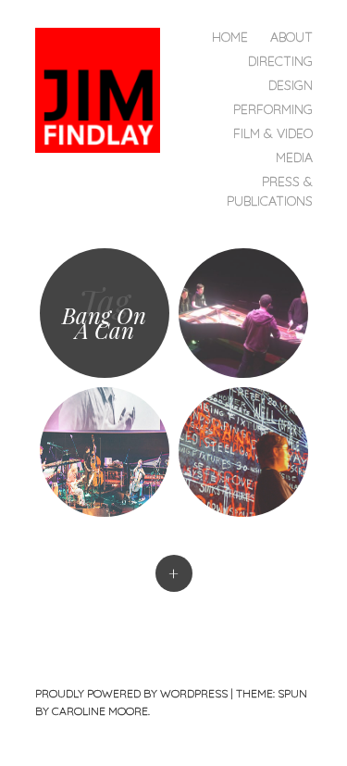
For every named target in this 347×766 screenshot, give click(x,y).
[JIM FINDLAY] (105, 88)
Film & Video (273, 133)
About (291, 37)
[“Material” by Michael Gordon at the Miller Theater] (243, 313)
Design (290, 85)
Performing (273, 109)
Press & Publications (270, 191)
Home (230, 37)
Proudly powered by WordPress (131, 693)
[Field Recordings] (104, 452)
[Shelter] (243, 452)
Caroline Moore (100, 711)
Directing (280, 61)
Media (294, 157)
